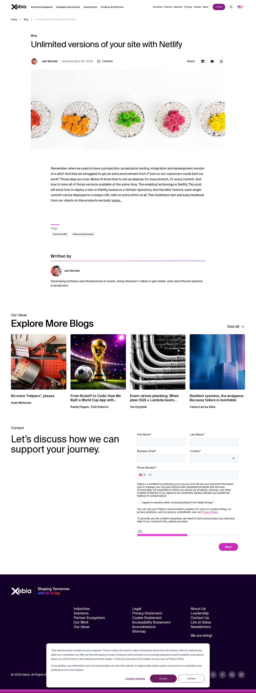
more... (117, 200)
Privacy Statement (147, 613)
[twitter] (213, 674)
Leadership (200, 613)
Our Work (81, 622)
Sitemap (139, 631)
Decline (191, 678)
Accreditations (144, 627)
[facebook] (222, 674)
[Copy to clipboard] (221, 61)
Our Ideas (82, 627)
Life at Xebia (201, 622)
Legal (136, 608)
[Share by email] (212, 61)
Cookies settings (135, 678)
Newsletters (201, 627)
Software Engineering (83, 234)
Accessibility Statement (151, 622)
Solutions (178, 7)
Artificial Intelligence (42, 7)
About (205, 7)
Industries (157, 7)
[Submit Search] (231, 7)
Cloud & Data (90, 7)
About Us (198, 608)
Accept (163, 678)
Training (188, 7)
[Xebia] (18, 6)
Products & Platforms (112, 7)
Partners (168, 7)
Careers (197, 7)
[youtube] (232, 674)
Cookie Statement (147, 617)
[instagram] (241, 674)
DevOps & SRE (60, 234)
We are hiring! (201, 635)
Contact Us (200, 617)
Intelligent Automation (68, 7)
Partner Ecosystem (89, 617)
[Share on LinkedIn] (202, 61)
